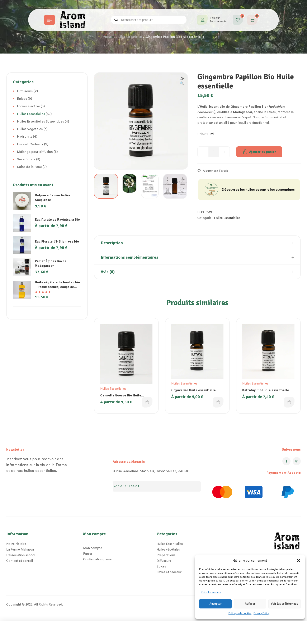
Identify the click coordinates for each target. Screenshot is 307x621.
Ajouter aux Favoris (215, 170)
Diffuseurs (25, 91)
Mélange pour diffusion (35, 151)
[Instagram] (297, 461)
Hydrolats (24, 136)
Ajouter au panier (262, 152)
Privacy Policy (261, 613)
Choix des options (147, 402)
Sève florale (26, 159)
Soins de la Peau (29, 167)
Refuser (250, 604)
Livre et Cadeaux (30, 144)
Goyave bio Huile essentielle (193, 390)
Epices (22, 98)
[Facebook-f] (286, 461)
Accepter (215, 604)
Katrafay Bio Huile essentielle (265, 390)
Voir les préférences (284, 604)
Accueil (108, 36)
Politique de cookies (239, 613)
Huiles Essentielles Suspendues (40, 121)
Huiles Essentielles (129, 36)
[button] (299, 560)
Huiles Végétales (30, 129)
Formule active (28, 106)
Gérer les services (211, 592)
